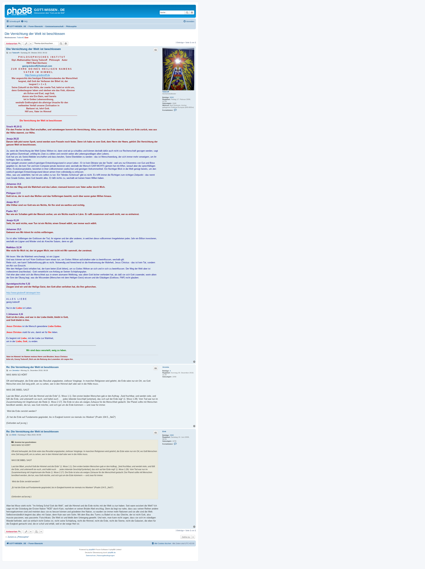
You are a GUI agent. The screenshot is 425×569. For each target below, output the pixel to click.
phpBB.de (112, 552)
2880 (172, 435)
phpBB (91, 549)
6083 (172, 97)
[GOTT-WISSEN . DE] (19, 10)
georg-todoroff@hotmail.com (37, 66)
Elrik (164, 431)
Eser (26, 38)
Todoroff (20, 38)
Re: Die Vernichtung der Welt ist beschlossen (32, 367)
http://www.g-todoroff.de (37, 75)
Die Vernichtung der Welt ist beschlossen (35, 34)
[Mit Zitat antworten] (155, 50)
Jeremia (165, 367)
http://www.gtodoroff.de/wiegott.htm (23, 292)
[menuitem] (24, 21)
